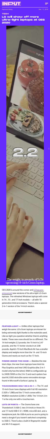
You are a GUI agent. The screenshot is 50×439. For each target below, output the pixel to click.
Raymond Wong (7, 9)
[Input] (11, 3)
